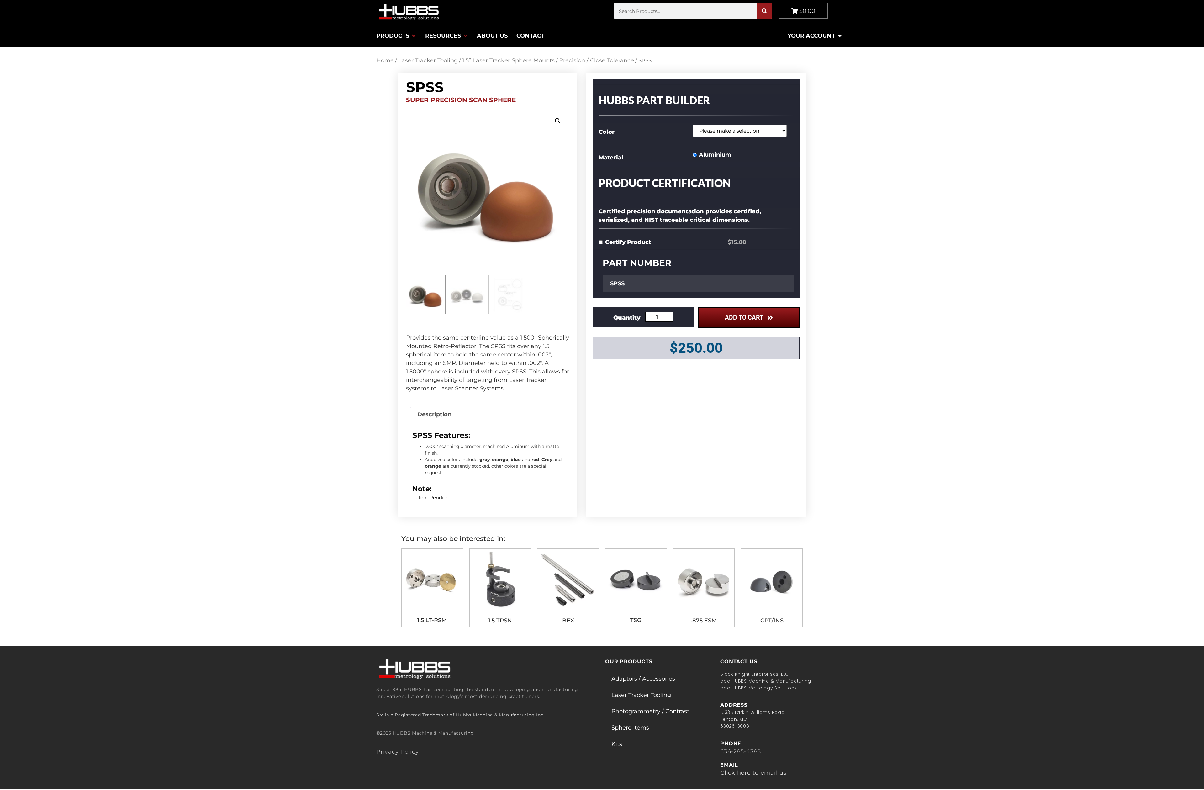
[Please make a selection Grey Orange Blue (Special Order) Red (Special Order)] (742, 131)
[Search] (764, 11)
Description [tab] (434, 414)
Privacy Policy (397, 751)
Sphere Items (630, 727)
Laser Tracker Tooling (428, 60)
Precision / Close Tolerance (596, 60)
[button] (396, 36)
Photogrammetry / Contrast (650, 711)
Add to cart (744, 317)
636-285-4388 (740, 751)
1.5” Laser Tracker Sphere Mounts (508, 60)
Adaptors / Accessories (643, 678)
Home (385, 60)
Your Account (811, 35)
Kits (616, 744)
